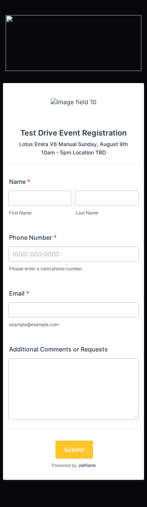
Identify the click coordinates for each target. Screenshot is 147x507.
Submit (74, 449)
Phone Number (33, 237)
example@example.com (34, 324)
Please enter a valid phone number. (46, 268)
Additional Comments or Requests (58, 349)
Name (19, 181)
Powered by (74, 465)
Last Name (87, 213)
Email (19, 293)
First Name (20, 213)
